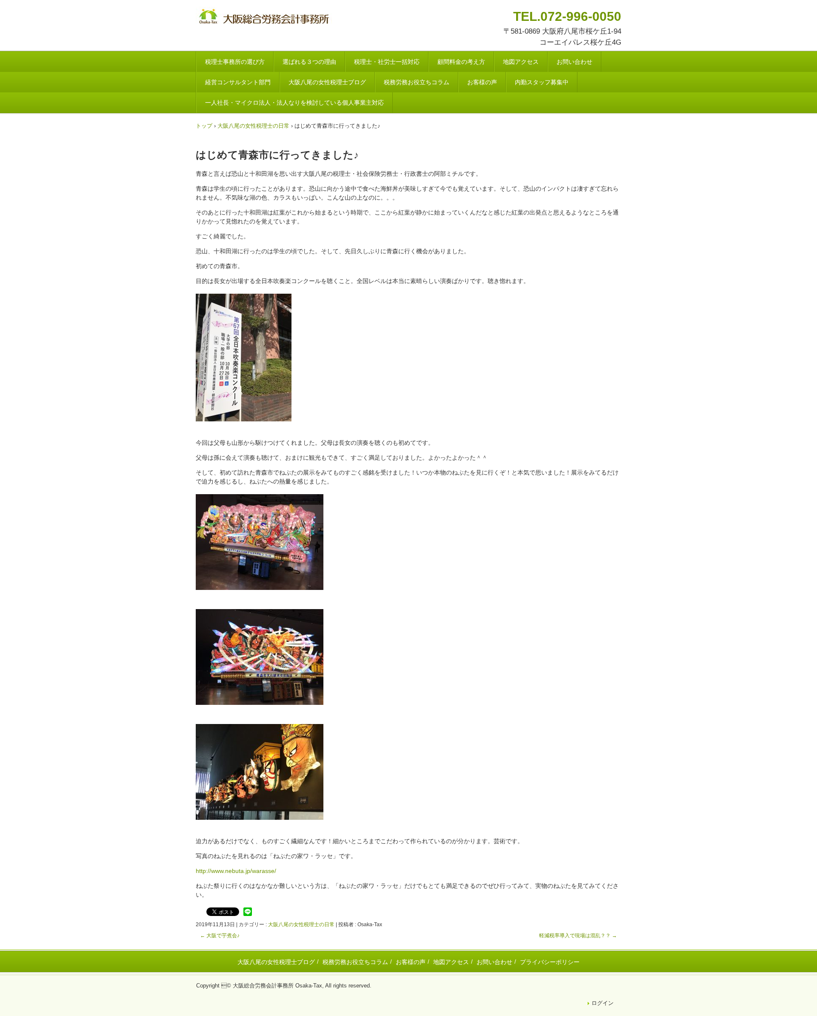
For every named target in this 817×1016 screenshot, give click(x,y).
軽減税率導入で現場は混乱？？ (578, 936)
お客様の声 (482, 82)
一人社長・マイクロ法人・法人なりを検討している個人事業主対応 (294, 102)
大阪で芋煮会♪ (220, 936)
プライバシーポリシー (550, 962)
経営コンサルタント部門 (238, 82)
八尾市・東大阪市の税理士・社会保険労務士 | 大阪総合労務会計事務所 (265, 18)
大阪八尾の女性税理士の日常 (301, 924)
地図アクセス (521, 61)
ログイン (602, 1003)
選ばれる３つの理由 (309, 61)
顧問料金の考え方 (461, 61)
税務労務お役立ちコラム (416, 82)
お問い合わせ (574, 61)
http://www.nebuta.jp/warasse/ (236, 870)
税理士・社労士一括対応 (387, 61)
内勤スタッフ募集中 (541, 82)
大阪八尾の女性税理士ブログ (327, 82)
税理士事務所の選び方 (235, 61)
